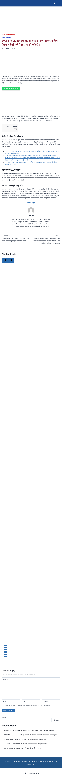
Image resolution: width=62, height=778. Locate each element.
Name (5, 701)
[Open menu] (58, 3)
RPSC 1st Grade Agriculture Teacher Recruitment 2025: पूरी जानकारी (25, 739)
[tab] (5, 645)
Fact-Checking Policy (50, 761)
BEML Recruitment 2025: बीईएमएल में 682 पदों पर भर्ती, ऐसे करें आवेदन (23, 748)
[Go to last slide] (5, 260)
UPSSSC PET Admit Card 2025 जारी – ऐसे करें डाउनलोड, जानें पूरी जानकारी (25, 744)
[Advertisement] (31, 21)
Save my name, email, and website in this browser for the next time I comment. (27, 705)
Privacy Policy (31, 764)
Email (25, 701)
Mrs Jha (6, 48)
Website (45, 701)
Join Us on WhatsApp (12, 88)
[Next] (11, 260)
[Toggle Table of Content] (15, 129)
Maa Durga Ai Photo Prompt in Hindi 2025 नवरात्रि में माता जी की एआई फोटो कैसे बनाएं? (29, 730)
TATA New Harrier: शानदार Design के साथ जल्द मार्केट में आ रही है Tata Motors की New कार (31, 155)
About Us (8, 761)
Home (3, 34)
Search (4, 717)
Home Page (31, 202)
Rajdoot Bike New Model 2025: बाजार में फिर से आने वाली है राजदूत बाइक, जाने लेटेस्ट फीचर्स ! (15, 238)
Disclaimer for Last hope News (32, 761)
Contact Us (16, 761)
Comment (6, 679)
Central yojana (10, 34)
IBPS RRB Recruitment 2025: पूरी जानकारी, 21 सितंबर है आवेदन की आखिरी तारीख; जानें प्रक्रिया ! (30, 735)
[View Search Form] (54, 3)
